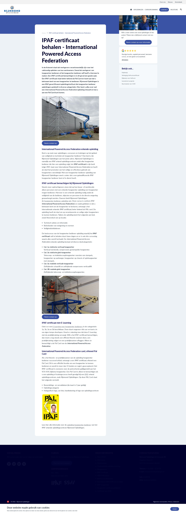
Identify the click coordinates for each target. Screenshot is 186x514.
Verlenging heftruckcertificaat (130, 75)
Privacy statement (173, 502)
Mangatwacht (102, 469)
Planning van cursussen (62, 463)
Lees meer (74, 510)
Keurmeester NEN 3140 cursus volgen (110, 482)
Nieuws (170, 2)
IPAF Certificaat (102, 472)
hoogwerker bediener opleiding (56, 201)
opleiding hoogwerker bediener (79, 425)
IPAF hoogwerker (103, 485)
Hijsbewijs (125, 72)
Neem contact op (50, 143)
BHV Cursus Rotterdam (105, 479)
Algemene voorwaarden (160, 502)
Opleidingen (138, 10)
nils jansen (125, 60)
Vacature (174, 10)
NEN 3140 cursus (103, 475)
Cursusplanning (151, 10)
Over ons (163, 2)
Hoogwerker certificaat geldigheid (108, 488)
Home (131, 9)
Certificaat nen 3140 (104, 491)
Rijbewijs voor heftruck (128, 78)
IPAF (86, 374)
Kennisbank (178, 2)
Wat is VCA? (101, 457)
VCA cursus (101, 460)
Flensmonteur (102, 463)
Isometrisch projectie (128, 81)
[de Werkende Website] (8, 502)
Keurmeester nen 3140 (128, 84)
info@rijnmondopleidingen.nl (154, 472)
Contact (164, 10)
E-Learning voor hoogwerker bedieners (68, 326)
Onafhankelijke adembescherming (108, 466)
